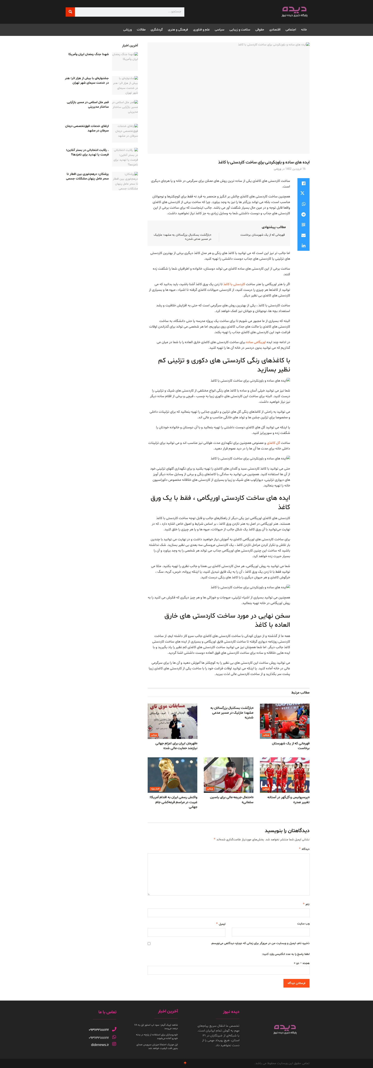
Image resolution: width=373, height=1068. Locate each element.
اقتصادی (274, 29)
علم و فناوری (201, 29)
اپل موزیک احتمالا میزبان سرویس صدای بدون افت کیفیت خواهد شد (157, 1046)
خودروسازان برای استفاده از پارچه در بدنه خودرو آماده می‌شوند (157, 1036)
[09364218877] (114, 1029)
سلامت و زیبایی (239, 29)
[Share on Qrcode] (303, 225)
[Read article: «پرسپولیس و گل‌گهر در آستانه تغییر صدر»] (285, 775)
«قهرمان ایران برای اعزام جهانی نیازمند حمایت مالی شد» (176, 746)
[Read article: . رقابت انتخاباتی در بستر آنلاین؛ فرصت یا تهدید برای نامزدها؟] (125, 157)
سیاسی (219, 29)
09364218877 (99, 1030)
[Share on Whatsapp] (303, 204)
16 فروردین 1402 (295, 169)
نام (306, 904)
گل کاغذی (273, 443)
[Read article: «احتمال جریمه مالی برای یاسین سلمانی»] (228, 775)
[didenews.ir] (114, 1044)
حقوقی (259, 29)
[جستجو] (70, 12)
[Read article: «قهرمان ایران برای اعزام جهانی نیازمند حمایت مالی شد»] (172, 721)
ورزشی (127, 29)
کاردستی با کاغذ (234, 284)
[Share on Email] (303, 235)
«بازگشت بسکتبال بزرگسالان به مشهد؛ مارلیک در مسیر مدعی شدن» (231, 713)
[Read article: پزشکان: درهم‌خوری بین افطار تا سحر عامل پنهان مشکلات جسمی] (125, 181)
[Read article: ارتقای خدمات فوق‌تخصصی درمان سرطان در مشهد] (125, 133)
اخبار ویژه (155, 788)
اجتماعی (291, 29)
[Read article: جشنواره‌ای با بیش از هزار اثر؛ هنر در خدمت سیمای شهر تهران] (125, 85)
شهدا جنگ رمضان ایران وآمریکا (88, 54)
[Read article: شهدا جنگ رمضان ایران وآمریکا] (125, 61)
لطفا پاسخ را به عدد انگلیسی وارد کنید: (286, 954)
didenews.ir (100, 1045)
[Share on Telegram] (303, 214)
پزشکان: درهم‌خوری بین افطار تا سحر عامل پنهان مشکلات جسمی (87, 176)
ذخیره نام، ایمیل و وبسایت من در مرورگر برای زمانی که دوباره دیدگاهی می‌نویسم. (260, 943)
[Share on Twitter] (303, 194)
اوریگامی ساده (256, 342)
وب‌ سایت (303, 924)
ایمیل (220, 924)
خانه (304, 29)
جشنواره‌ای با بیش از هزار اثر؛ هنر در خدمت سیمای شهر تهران (87, 80)
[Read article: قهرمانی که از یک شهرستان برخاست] (285, 721)
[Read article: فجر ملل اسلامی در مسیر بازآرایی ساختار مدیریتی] (125, 109)
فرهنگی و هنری (178, 29)
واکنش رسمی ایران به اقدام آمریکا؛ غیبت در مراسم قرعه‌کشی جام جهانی (173, 802)
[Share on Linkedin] (303, 245)
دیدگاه (304, 849)
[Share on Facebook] (303, 183)
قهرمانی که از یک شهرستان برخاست (262, 235)
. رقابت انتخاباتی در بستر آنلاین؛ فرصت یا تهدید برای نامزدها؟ (87, 152)
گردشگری (157, 29)
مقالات (141, 29)
